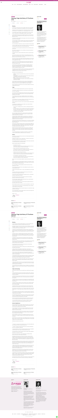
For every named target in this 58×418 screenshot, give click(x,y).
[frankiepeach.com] (29, 2)
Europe (30, 4)
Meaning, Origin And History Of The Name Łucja (29, 206)
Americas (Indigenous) (19, 4)
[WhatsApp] (9, 31)
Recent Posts (15, 193)
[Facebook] (9, 26)
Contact (45, 4)
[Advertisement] (29, 10)
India (32, 4)
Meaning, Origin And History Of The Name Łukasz (16, 206)
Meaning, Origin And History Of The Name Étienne (16, 203)
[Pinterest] (9, 29)
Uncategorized (13, 16)
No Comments (22, 21)
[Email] (9, 32)
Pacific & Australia (36, 4)
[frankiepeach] (14, 197)
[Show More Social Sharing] (24, 23)
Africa (15, 4)
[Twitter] (9, 28)
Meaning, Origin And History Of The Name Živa (29, 202)
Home (12, 4)
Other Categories (41, 4)
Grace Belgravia (31, 416)
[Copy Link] (9, 34)
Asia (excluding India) (25, 4)
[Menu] (1, 2)
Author (13, 193)
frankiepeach (14, 21)
